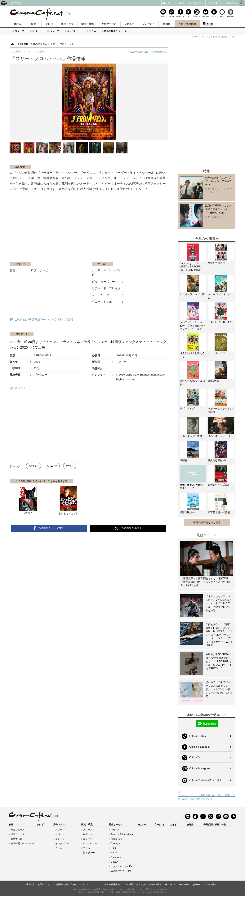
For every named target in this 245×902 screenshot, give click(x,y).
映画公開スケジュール (115, 31)
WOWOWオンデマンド (122, 871)
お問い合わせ (44, 884)
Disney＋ (115, 843)
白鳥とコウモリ (216, 263)
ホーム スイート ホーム (220, 296)
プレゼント (148, 23)
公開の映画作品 (148, 51)
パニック (52, 465)
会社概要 (129, 884)
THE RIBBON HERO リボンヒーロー (191, 486)
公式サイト (22, 387)
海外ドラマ (67, 23)
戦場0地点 (213, 380)
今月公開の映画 (187, 23)
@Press (196, 884)
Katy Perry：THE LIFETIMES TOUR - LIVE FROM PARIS (191, 266)
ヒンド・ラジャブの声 (192, 294)
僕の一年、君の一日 (219, 436)
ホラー (70, 465)
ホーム (18, 23)
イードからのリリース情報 (149, 884)
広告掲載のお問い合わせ (65, 884)
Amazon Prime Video (122, 834)
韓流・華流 (87, 23)
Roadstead (116, 857)
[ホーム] (12, 44)
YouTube (205, 16)
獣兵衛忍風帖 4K (217, 460)
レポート (37, 31)
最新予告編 (16, 839)
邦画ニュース (17, 829)
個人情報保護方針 (113, 884)
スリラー (34, 465)
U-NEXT (115, 861)
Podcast (230, 16)
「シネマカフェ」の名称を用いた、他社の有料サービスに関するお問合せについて (206, 797)
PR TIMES (170, 884)
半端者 (183, 460)
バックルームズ (216, 353)
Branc (208, 23)
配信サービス (109, 23)
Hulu (113, 848)
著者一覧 (30, 884)
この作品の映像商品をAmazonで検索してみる (44, 319)
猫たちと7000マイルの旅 (192, 382)
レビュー (129, 23)
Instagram (197, 16)
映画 (33, 23)
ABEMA (115, 829)
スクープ (19, 31)
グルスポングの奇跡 (191, 436)
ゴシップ (54, 31)
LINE (163, 16)
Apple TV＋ (117, 839)
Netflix (114, 852)
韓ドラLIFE (89, 852)
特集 (223, 824)
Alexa (222, 16)
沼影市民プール (188, 512)
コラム (92, 31)
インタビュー (74, 31)
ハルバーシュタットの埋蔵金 (220, 410)
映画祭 (166, 23)
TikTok (171, 16)
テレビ (49, 23)
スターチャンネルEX (121, 866)
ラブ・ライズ (187, 408)
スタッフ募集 (210, 884)
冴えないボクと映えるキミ (192, 355)
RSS (214, 16)
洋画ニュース (17, 834)
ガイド (173, 824)
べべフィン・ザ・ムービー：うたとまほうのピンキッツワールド (192, 325)
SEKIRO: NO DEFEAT (220, 322)
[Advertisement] (55, 231)
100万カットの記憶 (218, 484)
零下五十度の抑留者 (219, 512)
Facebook (180, 16)
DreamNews (183, 884)
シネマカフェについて (90, 884)
